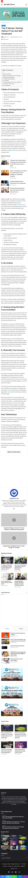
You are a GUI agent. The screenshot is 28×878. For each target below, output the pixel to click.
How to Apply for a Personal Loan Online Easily (6, 582)
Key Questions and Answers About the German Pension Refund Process (17, 190)
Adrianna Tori (6, 37)
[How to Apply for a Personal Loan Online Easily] (7, 576)
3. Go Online (6, 80)
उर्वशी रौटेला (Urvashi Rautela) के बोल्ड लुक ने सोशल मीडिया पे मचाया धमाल (18, 653)
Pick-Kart (24, 863)
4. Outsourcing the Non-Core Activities (12, 82)
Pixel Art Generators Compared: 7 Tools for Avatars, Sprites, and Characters (7, 735)
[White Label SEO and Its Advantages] (5, 661)
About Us (5, 866)
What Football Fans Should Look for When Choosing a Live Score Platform (20, 735)
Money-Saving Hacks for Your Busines (12, 75)
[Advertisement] (14, 471)
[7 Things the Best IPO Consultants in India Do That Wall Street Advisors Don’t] (7, 560)
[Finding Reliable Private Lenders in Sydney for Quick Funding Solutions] (21, 576)
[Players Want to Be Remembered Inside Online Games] (21, 744)
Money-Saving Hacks (14, 452)
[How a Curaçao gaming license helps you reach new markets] (5, 837)
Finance (8, 22)
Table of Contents (7, 74)
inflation (14, 150)
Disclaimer (22, 866)
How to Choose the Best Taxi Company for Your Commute (18, 640)
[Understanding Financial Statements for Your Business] (5, 183)
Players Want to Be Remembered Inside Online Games (20, 751)
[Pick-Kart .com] (9, 4)
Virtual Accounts (21, 204)
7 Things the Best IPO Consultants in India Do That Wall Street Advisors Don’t (6, 567)
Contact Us (10, 866)
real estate (10, 390)
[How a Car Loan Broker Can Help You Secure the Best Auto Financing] (21, 560)
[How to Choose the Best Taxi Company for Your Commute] (5, 641)
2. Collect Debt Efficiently (9, 79)
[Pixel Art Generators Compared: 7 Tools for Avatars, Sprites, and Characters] (7, 728)
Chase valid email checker (17, 646)
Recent (21, 628)
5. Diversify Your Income (8, 83)
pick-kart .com (14, 868)
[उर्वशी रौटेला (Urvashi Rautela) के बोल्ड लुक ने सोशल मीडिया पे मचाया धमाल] (5, 654)
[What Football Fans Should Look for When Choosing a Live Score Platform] (21, 728)
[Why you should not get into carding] (5, 635)
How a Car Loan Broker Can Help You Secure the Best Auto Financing (20, 567)
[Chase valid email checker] (5, 647)
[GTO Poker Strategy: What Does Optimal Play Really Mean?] (7, 744)
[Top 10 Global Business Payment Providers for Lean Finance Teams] (23, 842)
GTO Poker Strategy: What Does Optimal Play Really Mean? (6, 751)
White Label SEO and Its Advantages (16, 659)
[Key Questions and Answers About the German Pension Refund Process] (5, 190)
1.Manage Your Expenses (9, 77)
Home (3, 22)
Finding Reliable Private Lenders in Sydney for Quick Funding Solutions (19, 583)
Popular (7, 628)
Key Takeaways (6, 85)
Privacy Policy (17, 866)
